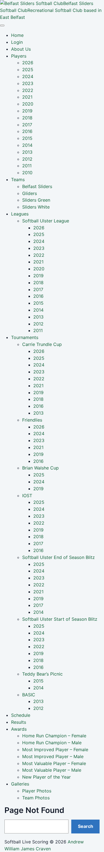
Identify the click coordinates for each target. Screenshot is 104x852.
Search (85, 826)
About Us (21, 49)
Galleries (20, 784)
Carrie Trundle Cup (42, 344)
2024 (27, 76)
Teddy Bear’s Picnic (42, 674)
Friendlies (32, 420)
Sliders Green (36, 200)
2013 (27, 152)
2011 (27, 165)
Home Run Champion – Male (52, 742)
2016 (27, 131)
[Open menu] (2, 25)
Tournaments (24, 337)
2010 (27, 172)
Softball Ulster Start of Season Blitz (59, 619)
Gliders (29, 193)
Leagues (20, 214)
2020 (27, 104)
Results (18, 722)
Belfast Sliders (37, 186)
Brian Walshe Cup (40, 468)
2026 (27, 62)
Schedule (20, 715)
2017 (27, 124)
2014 (27, 145)
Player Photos (36, 791)
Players (18, 56)
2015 (27, 138)
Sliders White (36, 207)
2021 (27, 97)
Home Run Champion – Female (54, 735)
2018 (27, 117)
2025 (27, 69)
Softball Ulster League (45, 221)
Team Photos (36, 797)
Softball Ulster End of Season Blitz (58, 557)
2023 (27, 83)
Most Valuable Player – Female (54, 763)
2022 (27, 90)
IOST (27, 495)
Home (17, 35)
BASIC (28, 694)
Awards (19, 729)
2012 (27, 159)
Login (17, 42)
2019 (27, 111)
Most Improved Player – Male (52, 756)
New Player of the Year (46, 777)
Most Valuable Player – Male (51, 770)
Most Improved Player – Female (55, 749)
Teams (18, 179)
